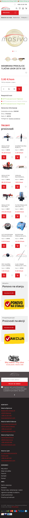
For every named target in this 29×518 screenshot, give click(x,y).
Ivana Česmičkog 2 (7, 437)
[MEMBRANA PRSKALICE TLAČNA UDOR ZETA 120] (14, 37)
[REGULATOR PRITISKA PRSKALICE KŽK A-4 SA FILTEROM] (8, 197)
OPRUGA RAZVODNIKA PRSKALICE (19, 176)
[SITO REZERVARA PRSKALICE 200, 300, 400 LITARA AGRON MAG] (8, 226)
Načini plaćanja (6, 485)
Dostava (4, 487)
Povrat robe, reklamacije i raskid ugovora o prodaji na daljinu (11, 491)
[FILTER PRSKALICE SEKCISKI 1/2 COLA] (21, 197)
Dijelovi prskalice (14, 118)
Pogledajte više (9, 293)
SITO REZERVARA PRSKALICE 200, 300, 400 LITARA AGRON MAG (7, 235)
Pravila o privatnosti (8, 497)
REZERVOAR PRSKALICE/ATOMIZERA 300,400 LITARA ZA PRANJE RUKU (21, 235)
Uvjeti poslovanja (7, 495)
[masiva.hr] (5, 8)
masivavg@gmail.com (8, 431)
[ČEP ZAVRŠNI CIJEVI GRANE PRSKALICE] (8, 256)
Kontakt (3, 476)
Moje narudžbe (6, 471)
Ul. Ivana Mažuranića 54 (9, 453)
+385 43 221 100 (22, 4)
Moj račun (4, 468)
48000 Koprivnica (7, 440)
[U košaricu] (4, 157)
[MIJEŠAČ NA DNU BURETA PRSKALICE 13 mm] (21, 137)
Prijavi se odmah (14, 383)
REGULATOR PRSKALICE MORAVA (6, 146)
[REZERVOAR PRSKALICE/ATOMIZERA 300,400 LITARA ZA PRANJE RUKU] (21, 226)
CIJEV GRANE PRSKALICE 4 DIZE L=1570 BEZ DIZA (21, 264)
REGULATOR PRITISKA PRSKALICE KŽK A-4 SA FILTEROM (8, 205)
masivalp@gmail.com (8, 460)
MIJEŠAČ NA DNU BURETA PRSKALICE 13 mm (21, 146)
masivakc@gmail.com (8, 445)
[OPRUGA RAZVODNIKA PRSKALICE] (21, 167)
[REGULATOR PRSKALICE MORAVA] (8, 137)
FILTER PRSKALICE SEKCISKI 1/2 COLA (21, 205)
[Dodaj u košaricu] (19, 89)
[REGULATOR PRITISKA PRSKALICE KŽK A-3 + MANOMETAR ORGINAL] (8, 167)
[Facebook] (14, 394)
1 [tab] (12, 51)
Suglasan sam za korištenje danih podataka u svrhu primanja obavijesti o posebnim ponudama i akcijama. (15, 389)
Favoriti (3, 473)
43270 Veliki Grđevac (8, 426)
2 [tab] (14, 51)
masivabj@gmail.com (8, 418)
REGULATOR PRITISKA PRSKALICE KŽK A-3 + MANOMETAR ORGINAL (8, 176)
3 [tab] (16, 51)
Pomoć (3, 478)
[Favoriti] (19, 8)
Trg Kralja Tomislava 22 (9, 424)
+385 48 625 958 (6, 442)
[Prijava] (23, 8)
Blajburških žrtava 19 (8, 410)
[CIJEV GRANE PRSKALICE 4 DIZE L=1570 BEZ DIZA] (21, 256)
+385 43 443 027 (6, 429)
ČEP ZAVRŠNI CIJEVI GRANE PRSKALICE (6, 264)
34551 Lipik (4, 456)
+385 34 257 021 (6, 458)
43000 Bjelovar (6, 413)
